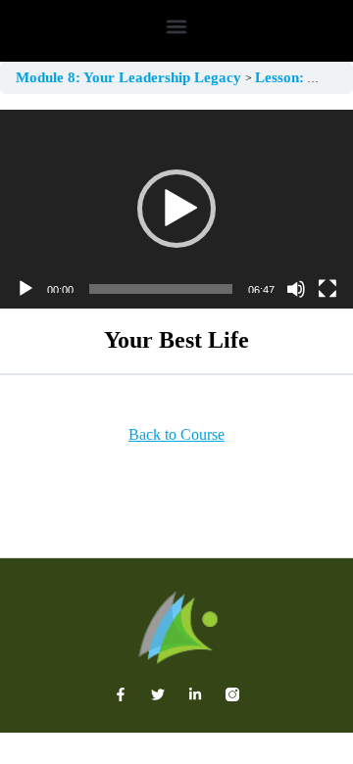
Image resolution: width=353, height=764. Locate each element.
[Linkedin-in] (195, 694)
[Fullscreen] (327, 289)
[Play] (25, 289)
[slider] (160, 289)
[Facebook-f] (120, 694)
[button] (177, 26)
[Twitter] (158, 694)
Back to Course (176, 434)
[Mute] (296, 289)
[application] (176, 209)
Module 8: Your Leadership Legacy (130, 77)
